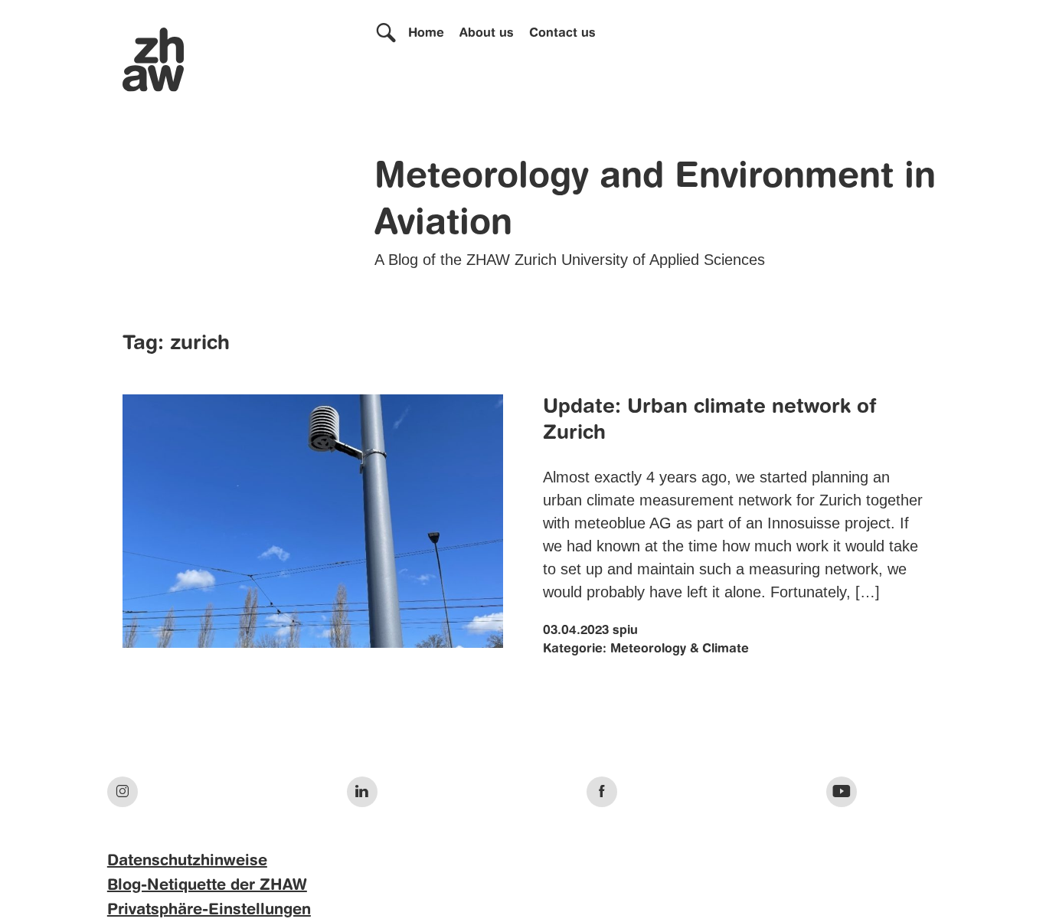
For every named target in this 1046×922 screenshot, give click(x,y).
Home (426, 34)
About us (486, 34)
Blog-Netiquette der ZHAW (207, 886)
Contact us (562, 34)
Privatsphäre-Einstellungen (209, 910)
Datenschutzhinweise (187, 861)
